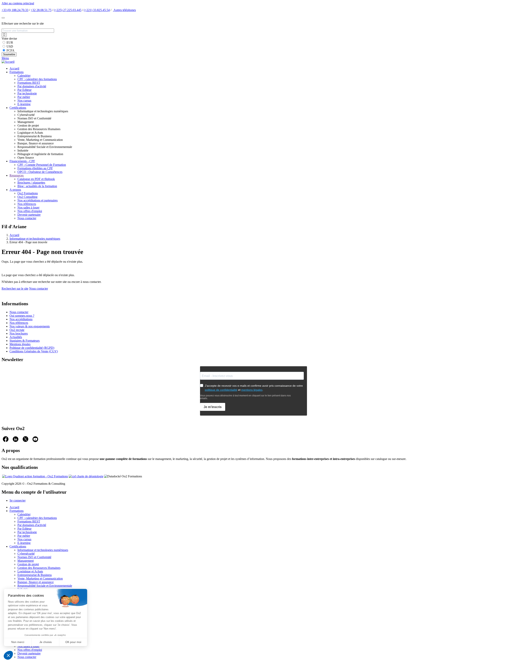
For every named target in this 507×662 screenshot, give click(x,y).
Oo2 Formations (27, 193)
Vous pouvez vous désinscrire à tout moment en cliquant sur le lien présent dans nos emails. (245, 397)
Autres (124, 10)
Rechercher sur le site (15, 288)
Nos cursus (24, 100)
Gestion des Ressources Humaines (38, 567)
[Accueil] (8, 61)
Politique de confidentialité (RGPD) (32, 347)
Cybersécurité (26, 553)
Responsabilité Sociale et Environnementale (44, 585)
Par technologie (27, 93)
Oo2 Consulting (27, 196)
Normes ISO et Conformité (34, 557)
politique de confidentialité (221, 389)
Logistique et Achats (30, 571)
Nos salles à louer (28, 207)
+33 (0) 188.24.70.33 (15, 10)
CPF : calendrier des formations (37, 79)
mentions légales (251, 389)
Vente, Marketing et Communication (40, 578)
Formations (17, 72)
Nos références (26, 204)
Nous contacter (26, 218)
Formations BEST (28, 82)
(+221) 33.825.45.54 (97, 10)
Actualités (16, 337)
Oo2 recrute (17, 330)
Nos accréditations (21, 319)
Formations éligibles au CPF (35, 168)
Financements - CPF (22, 161)
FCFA (10, 50)
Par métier (23, 97)
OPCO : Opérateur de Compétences (39, 172)
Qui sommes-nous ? (22, 315)
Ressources (17, 175)
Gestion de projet (28, 564)
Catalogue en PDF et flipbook (36, 179)
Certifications (18, 107)
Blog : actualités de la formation (37, 186)
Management (25, 560)
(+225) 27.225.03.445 (67, 10)
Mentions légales (20, 344)
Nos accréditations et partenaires (37, 200)
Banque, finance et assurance (35, 582)
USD (10, 46)
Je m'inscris (213, 407)
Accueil (14, 68)
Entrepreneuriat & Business (34, 575)
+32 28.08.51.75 (41, 10)
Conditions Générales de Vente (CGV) (34, 351)
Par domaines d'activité (31, 86)
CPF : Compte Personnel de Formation (41, 164)
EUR (10, 42)
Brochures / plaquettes (31, 182)
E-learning (23, 104)
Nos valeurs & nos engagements (30, 326)
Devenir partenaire (29, 214)
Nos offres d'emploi (29, 211)
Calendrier (23, 75)
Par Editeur (24, 90)
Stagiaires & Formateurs (25, 340)
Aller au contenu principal (18, 3)
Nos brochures (19, 333)
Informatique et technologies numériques (35, 238)
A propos (15, 189)
